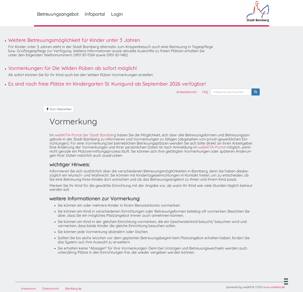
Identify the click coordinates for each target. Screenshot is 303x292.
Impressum (28, 288)
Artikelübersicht (186, 92)
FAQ (205, 92)
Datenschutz (50, 288)
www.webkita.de (274, 287)
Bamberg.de (73, 288)
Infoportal (95, 14)
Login (117, 14)
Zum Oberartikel (60, 109)
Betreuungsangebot (58, 14)
